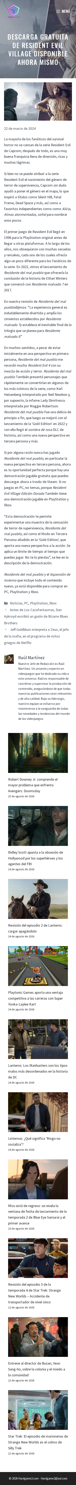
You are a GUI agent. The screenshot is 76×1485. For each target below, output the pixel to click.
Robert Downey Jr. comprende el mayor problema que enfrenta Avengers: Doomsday (33, 785)
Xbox (53, 603)
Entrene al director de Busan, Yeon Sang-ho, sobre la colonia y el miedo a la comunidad (36, 1369)
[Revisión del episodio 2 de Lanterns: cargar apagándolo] (38, 915)
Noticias (16, 603)
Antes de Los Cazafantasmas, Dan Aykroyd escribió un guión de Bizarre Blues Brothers (36, 616)
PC (26, 603)
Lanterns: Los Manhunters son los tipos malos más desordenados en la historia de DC (38, 1071)
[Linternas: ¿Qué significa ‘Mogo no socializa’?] (38, 1129)
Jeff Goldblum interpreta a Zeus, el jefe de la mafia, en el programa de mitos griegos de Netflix (36, 636)
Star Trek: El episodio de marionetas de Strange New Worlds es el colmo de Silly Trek (38, 1442)
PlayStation (39, 603)
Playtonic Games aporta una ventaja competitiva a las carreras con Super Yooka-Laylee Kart (35, 998)
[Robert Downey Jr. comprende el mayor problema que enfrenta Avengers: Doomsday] (38, 769)
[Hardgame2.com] (13, 11)
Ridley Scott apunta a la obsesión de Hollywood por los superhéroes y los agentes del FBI (35, 858)
